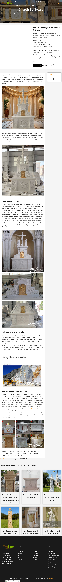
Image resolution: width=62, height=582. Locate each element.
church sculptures (29, 409)
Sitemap (51, 578)
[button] (38, 65)
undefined (13, 581)
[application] (32, 2)
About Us (20, 551)
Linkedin (35, 553)
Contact (20, 559)
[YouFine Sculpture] (7, 3)
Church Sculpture (31, 9)
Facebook (36, 551)
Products (29, 14)
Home (24, 14)
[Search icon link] (58, 3)
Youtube (35, 555)
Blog (19, 557)
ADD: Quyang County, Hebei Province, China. (52, 566)
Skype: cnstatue (52, 562)
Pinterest (35, 557)
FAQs (19, 555)
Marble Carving (35, 14)
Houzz (35, 559)
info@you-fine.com (53, 555)
